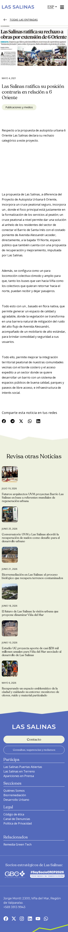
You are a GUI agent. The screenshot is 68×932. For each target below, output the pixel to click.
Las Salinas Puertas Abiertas (22, 767)
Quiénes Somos (14, 790)
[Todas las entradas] (5, 19)
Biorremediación (14, 795)
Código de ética (13, 814)
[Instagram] (21, 918)
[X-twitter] (13, 918)
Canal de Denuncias (16, 819)
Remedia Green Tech (17, 844)
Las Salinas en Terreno (19, 771)
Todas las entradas (24, 19)
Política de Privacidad (17, 823)
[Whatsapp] (46, 918)
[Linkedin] (30, 918)
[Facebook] (5, 918)
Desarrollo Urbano (16, 799)
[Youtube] (38, 918)
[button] (50, 6)
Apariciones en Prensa (18, 776)
